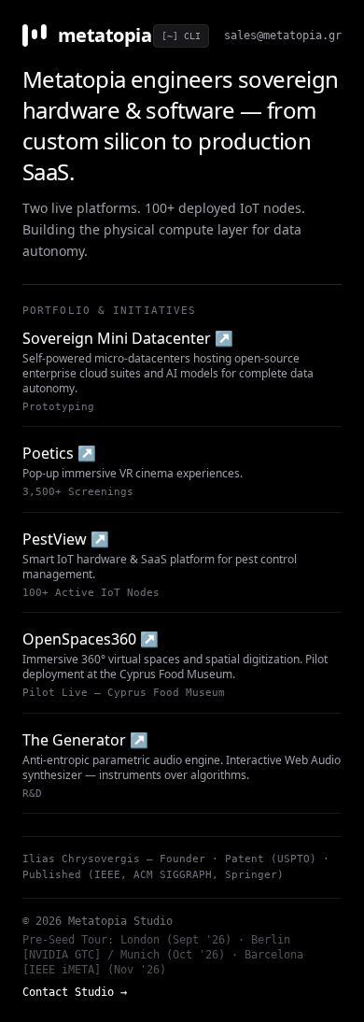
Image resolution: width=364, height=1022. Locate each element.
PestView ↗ (65, 539)
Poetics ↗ (59, 453)
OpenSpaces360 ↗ (90, 639)
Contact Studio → (74, 992)
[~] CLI (181, 36)
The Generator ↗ (85, 740)
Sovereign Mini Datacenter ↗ (127, 338)
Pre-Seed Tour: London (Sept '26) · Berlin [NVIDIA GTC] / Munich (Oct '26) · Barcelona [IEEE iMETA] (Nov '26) (162, 954)
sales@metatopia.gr (283, 35)
